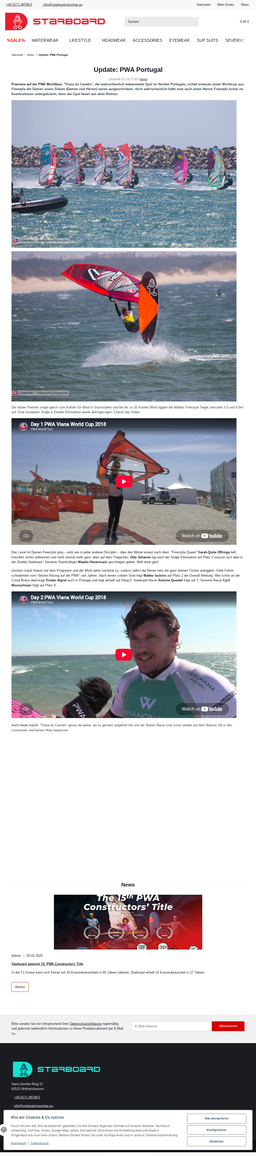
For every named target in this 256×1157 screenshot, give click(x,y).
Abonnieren (228, 1026)
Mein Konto (226, 5)
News (245, 5)
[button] (215, 21)
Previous (19, 949)
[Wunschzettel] (225, 21)
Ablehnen (217, 1141)
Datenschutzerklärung (86, 1024)
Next (237, 949)
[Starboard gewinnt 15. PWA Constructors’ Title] (128, 922)
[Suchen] (194, 22)
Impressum (18, 1143)
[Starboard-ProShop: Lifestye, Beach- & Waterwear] (55, 22)
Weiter (20, 987)
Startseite (203, 5)
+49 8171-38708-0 (19, 5)
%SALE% (16, 40)
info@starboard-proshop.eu (62, 5)
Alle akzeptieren (216, 1118)
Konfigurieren (216, 1130)
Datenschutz (40, 1143)
